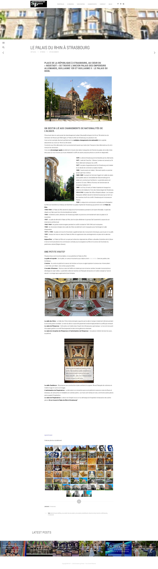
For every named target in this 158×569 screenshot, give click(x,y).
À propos (70, 4)
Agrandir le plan (48, 435)
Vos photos (81, 4)
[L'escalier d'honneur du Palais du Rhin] (66, 455)
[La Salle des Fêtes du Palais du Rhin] (75, 461)
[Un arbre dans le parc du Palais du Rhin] (57, 487)
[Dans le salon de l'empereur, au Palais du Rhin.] (109, 461)
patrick (43, 52)
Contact (102, 4)
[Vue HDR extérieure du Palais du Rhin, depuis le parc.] (83, 481)
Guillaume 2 (72, 513)
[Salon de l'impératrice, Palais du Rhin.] (92, 474)
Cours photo (92, 4)
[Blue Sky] (126, 4)
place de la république (101, 513)
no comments (55, 52)
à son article (93, 258)
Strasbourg (53, 506)
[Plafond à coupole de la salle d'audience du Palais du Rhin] (49, 474)
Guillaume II (79, 513)
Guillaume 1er (65, 513)
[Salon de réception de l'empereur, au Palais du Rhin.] (57, 468)
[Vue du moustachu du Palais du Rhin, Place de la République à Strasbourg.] (100, 448)
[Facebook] (118, 4)
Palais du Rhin (92, 513)
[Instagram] (120, 4)
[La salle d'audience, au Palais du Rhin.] (100, 468)
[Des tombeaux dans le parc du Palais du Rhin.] (92, 481)
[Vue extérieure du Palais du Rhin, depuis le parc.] (57, 481)
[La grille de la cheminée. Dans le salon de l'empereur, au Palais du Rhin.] (100, 461)
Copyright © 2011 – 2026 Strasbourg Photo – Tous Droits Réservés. (79, 563)
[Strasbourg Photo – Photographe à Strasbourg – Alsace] (38, 4)
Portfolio (60, 4)
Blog (110, 4)
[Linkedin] (123, 4)
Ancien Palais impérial (56, 513)
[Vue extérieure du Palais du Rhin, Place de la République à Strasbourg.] (49, 448)
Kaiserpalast (85, 513)
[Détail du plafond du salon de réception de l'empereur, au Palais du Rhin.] (75, 468)
